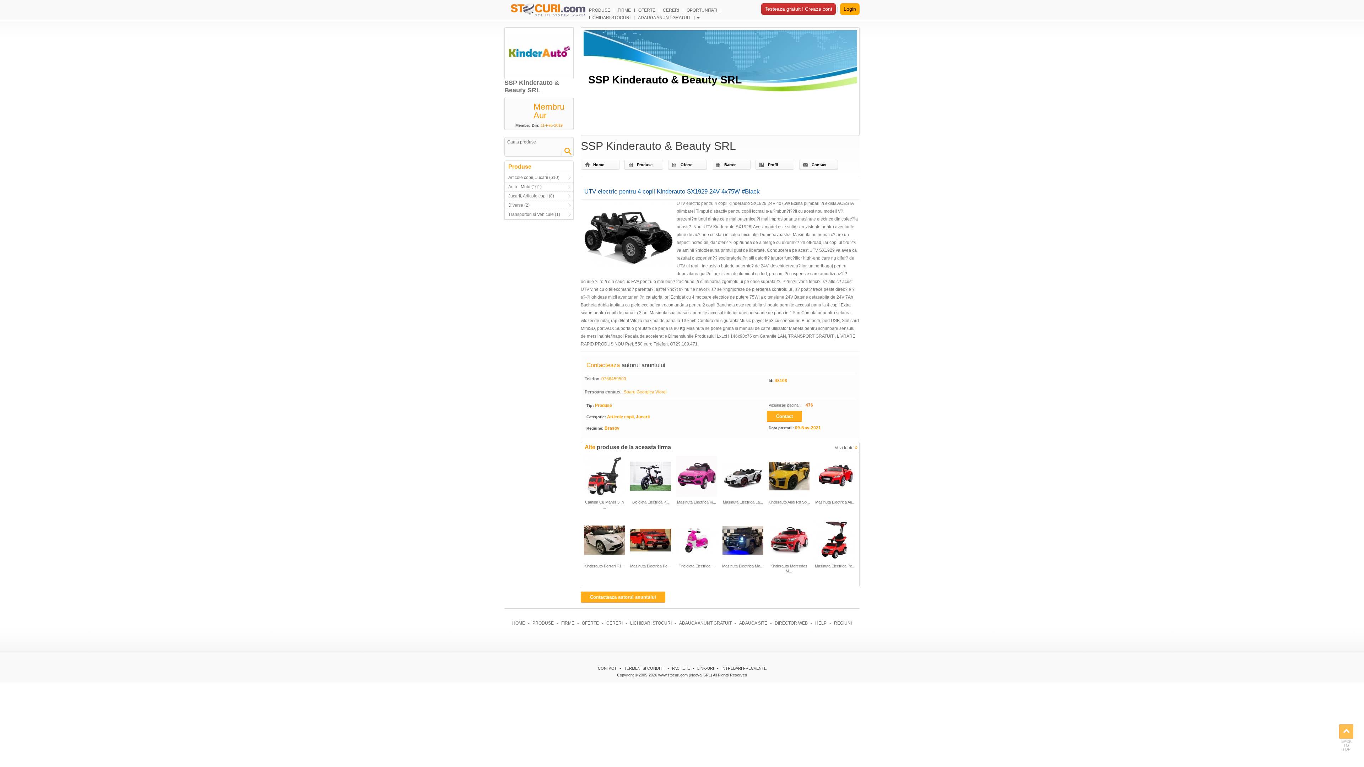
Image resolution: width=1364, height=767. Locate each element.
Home (598, 165)
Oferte (686, 165)
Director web (791, 623)
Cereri (614, 623)
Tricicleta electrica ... (697, 566)
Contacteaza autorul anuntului (623, 597)
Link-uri (705, 668)
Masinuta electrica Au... (835, 502)
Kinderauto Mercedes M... (788, 568)
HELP (821, 623)
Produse (645, 165)
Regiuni (843, 623)
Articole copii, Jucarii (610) (533, 177)
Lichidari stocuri (651, 623)
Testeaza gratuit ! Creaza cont (798, 9)
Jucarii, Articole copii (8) (531, 196)
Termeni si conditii (644, 668)
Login (850, 9)
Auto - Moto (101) (525, 186)
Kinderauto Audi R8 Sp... (789, 502)
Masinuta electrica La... (743, 502)
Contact (819, 165)
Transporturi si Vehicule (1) (534, 214)
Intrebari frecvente (744, 668)
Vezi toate (846, 447)
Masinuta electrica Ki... (696, 502)
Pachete (681, 668)
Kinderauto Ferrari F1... (604, 566)
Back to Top (1346, 731)
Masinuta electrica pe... (650, 566)
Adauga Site (753, 623)
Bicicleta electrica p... (650, 502)
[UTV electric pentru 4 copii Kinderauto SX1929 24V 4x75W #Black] (629, 235)
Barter (730, 165)
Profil (773, 165)
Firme (567, 623)
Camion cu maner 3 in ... (604, 504)
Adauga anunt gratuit (705, 623)
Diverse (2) (519, 205)
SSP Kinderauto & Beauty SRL (665, 80)
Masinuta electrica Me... (742, 566)
